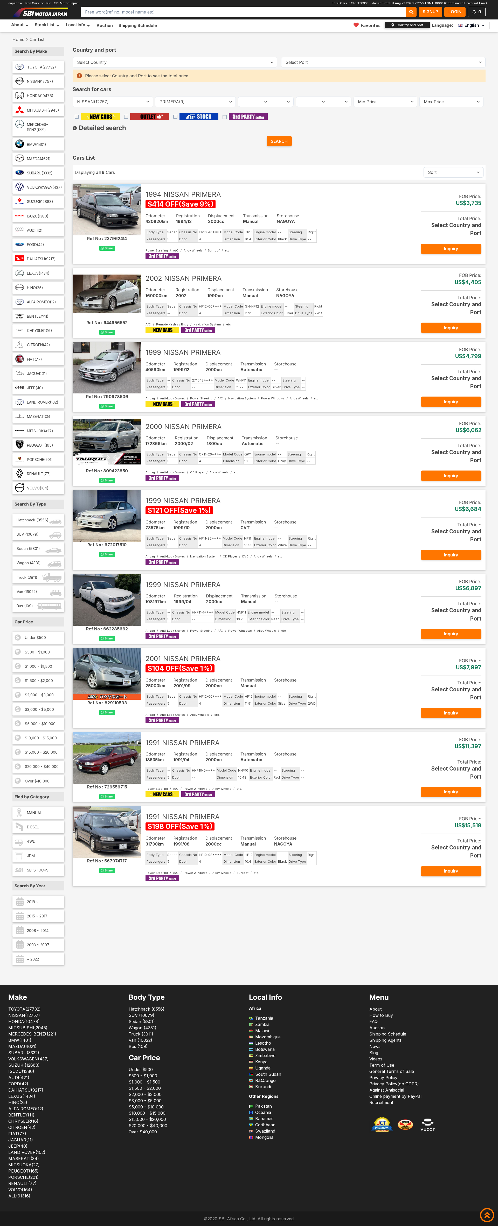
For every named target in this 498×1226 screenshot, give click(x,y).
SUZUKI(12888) (40, 201)
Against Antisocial (386, 1090)
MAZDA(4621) (39, 158)
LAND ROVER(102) (42, 402)
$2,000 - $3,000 (39, 695)
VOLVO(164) (38, 488)
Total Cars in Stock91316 (349, 3)
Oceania (263, 1112)
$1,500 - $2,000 (39, 680)
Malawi (262, 1030)
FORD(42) (35, 244)
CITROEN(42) (38, 345)
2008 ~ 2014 (38, 930)
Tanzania (264, 1018)
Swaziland (265, 1131)
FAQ (373, 1021)
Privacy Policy (383, 1077)
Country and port (410, 25)
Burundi (263, 1086)
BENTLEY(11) (38, 316)
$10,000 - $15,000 (41, 738)
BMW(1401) (36, 144)
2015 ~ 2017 (37, 916)
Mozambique (268, 1036)
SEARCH (279, 141)
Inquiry (451, 248)
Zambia (262, 1024)
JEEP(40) (35, 388)
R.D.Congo (265, 1080)
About (375, 1009)
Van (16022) (27, 591)
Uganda (263, 1068)
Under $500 (35, 637)
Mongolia (264, 1137)
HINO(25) (35, 287)
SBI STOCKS (38, 870)
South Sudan (268, 1074)
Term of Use (381, 1065)
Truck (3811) (27, 577)
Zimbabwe (265, 1055)
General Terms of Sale (391, 1071)
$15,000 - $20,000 (41, 752)
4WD (31, 841)
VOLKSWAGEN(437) (44, 187)
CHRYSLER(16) (39, 330)
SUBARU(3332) (40, 173)
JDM (31, 856)
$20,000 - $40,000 (42, 766)
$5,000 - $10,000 (40, 723)
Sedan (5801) (28, 548)
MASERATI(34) (39, 416)
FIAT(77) (34, 359)
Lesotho (263, 1043)
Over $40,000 (37, 781)
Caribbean (265, 1124)
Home (18, 39)
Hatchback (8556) (33, 520)
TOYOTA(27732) (41, 67)
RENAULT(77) (39, 474)
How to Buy (381, 1015)
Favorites (371, 25)
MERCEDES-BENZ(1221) (37, 127)
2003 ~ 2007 (38, 945)
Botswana (265, 1049)
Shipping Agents (385, 1040)
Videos (375, 1058)
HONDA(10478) (40, 95)
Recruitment (381, 1102)
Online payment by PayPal (395, 1096)
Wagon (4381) (29, 563)
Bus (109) (25, 606)
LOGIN (454, 11)
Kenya (261, 1061)
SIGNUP (430, 11)
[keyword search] (411, 12)
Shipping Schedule (138, 25)
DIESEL (33, 827)
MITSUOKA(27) (40, 431)
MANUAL (34, 812)
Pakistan (263, 1106)
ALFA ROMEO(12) (41, 302)
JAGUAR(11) (37, 373)
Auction (104, 25)
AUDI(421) (35, 230)
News (375, 1046)
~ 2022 (33, 959)
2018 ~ (32, 902)
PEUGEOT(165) (40, 445)
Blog (373, 1052)
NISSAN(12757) (40, 81)
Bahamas (264, 1118)
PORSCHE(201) (40, 459)
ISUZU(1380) (38, 216)
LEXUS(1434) (38, 273)
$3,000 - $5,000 (39, 709)
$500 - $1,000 (37, 652)
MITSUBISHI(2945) (43, 110)
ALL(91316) (19, 1195)
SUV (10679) (28, 534)
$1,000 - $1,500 (38, 666)
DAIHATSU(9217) (41, 259)
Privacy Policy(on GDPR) (394, 1083)
